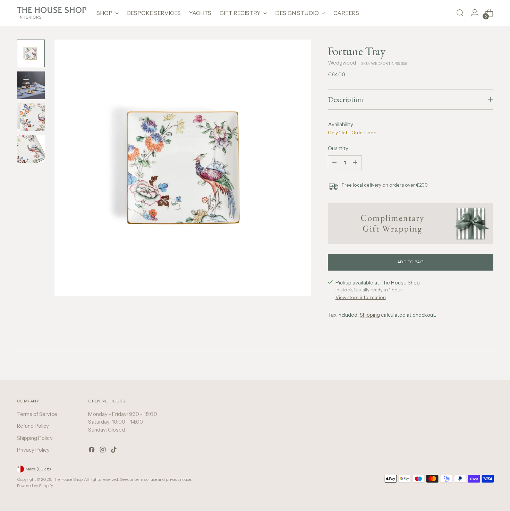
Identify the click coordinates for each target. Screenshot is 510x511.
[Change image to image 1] (31, 53)
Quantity (338, 148)
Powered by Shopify (35, 485)
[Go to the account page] (475, 13)
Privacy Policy (33, 449)
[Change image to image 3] (31, 117)
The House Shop (67, 479)
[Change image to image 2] (31, 85)
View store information (360, 297)
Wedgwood (342, 62)
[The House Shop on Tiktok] (114, 450)
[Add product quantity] (355, 163)
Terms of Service (37, 414)
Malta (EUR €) (38, 469)
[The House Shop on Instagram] (103, 450)
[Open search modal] (460, 13)
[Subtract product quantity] (334, 163)
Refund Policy (33, 426)
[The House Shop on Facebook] (92, 450)
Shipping (370, 315)
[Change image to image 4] (31, 149)
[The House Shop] (51, 13)
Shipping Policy (35, 438)
